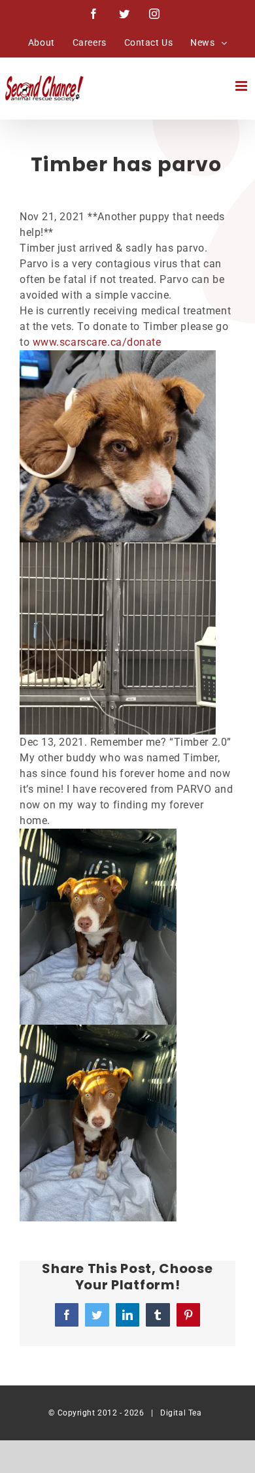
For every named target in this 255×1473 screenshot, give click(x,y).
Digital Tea (180, 1412)
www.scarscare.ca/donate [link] (97, 342)
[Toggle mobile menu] (242, 86)
